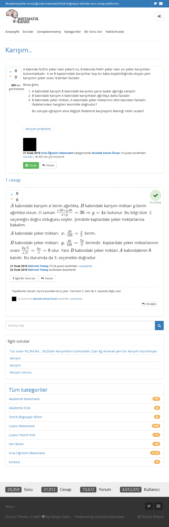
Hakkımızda (115, 31)
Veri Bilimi (16, 444)
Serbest (14, 462)
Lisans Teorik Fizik (22, 435)
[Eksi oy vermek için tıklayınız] (10, 76)
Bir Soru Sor (93, 31)
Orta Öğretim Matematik (57, 153)
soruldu (27, 157)
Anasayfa (12, 31)
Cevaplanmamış (49, 31)
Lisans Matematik (22, 426)
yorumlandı (76, 298)
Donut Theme (16, 516)
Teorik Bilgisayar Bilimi (25, 417)
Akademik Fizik (19, 408)
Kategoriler (72, 31)
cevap (33, 165)
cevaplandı (85, 266)
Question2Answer (110, 516)
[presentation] (12, 205)
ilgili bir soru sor (25, 278)
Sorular (27, 31)
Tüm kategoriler (28, 389)
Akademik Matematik (24, 399)
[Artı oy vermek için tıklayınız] (10, 72)
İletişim (10, 507)
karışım (15, 358)
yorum (50, 165)
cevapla (151, 304)
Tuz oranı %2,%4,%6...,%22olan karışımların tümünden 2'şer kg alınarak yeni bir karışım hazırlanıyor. (84, 351)
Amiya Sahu (60, 516)
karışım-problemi (38, 129)
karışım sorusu (21, 372)
